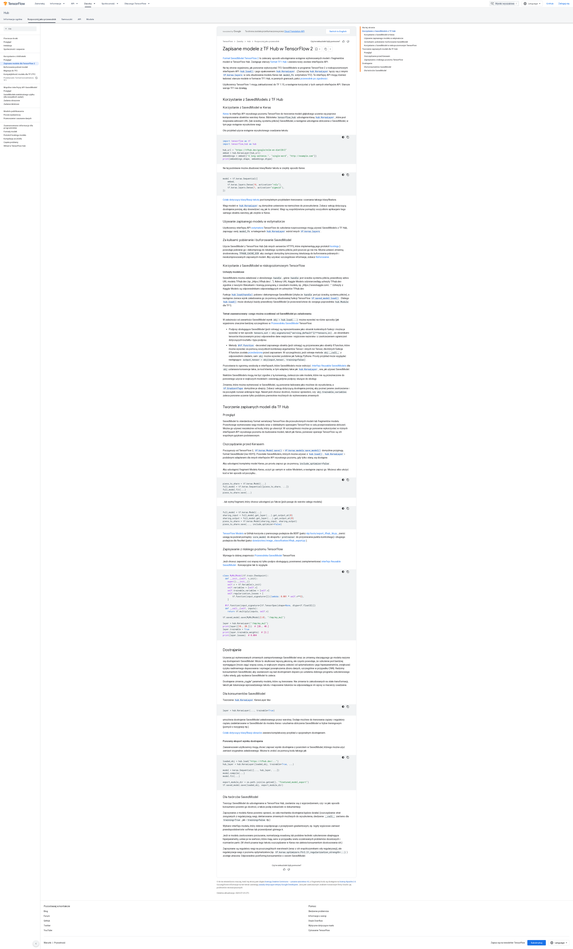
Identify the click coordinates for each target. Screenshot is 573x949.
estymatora (257, 227)
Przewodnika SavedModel (268, 555)
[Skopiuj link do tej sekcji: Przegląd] (238, 415)
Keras (226, 113)
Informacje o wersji (317, 916)
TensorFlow (228, 41)
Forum (47, 916)
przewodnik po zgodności (313, 78)
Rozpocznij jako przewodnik (42, 19)
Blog (46, 911)
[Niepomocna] (348, 41)
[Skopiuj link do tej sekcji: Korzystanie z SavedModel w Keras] (274, 108)
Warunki (47, 943)
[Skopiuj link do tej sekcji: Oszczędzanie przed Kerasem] (267, 444)
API (72, 3)
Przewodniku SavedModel (285, 323)
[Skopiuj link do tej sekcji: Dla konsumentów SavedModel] (268, 694)
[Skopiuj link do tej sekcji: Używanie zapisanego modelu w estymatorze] (288, 222)
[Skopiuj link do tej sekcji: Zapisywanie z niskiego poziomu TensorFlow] (286, 549)
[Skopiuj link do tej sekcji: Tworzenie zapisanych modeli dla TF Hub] (292, 407)
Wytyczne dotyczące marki (321, 925)
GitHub (550, 3)
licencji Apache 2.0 (348, 882)
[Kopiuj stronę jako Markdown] (325, 49)
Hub (6, 13)
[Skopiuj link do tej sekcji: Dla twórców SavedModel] (261, 797)
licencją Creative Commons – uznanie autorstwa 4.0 (287, 882)
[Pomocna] (343, 41)
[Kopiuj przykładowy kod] (347, 137)
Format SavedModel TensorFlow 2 (241, 58)
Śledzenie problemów (318, 911)
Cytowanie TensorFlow (319, 930)
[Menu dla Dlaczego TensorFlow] (149, 3)
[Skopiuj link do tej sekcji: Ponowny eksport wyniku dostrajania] (266, 741)
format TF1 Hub (278, 61)
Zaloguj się (563, 3)
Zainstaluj (40, 3)
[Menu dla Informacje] (64, 3)
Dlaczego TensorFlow (135, 3)
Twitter (47, 925)
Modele (90, 19)
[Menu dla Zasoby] (95, 3)
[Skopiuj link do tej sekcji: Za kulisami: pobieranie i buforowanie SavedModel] (294, 240)
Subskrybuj (536, 942)
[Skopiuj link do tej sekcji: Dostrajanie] (244, 650)
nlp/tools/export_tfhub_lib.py (321, 533)
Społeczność (108, 3)
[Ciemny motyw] (343, 137)
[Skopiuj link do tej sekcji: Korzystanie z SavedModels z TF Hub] (286, 100)
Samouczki (66, 19)
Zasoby (88, 3)
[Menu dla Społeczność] (118, 3)
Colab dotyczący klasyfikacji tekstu (241, 199)
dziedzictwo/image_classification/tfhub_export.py (278, 540)
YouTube (48, 930)
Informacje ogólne (13, 19)
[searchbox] (20, 28)
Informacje (55, 3)
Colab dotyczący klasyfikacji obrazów (242, 732)
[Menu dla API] (77, 3)
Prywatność (59, 943)
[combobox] (504, 3)
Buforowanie (322, 257)
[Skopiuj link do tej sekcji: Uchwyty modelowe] (247, 272)
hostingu (334, 246)
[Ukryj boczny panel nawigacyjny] (36, 944)
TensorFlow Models (233, 533)
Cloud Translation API (294, 31)
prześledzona (255, 352)
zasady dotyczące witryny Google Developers (278, 884)
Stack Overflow (315, 921)
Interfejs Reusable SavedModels (329, 365)
